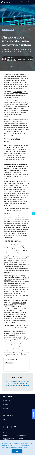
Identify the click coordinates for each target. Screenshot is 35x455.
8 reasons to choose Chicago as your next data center (17, 326)
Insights (6, 408)
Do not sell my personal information (8, 439)
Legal (5, 423)
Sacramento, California (19, 302)
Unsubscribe (20, 438)
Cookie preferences (22, 435)
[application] (17, 447)
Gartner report (17, 92)
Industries (6, 400)
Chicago (6, 310)
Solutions (6, 412)
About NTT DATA (8, 415)
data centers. (14, 153)
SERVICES (5, 404)
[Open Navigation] (33, 2)
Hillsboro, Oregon (9, 308)
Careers (5, 419)
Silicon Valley (19, 308)
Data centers (9, 363)
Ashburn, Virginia (9, 304)
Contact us (5, 432)
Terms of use (6, 435)
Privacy (19, 432)
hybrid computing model (14, 332)
